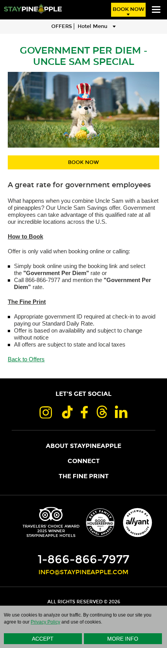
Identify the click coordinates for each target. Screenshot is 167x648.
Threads (101, 411)
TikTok (66, 411)
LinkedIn (121, 411)
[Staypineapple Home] (33, 8)
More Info (122, 639)
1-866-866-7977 (83, 559)
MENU (156, 9)
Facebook (84, 411)
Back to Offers (26, 359)
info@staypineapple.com (83, 572)
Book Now (128, 9)
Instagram (45, 411)
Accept (43, 639)
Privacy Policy (45, 622)
